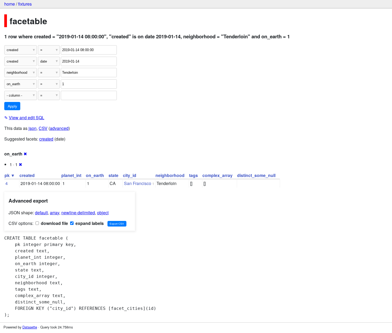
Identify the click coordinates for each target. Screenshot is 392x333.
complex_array (217, 175)
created (46, 139)
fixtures (25, 4)
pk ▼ (10, 175)
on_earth (95, 175)
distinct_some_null (256, 175)
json (33, 128)
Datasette (29, 327)
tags (193, 175)
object (103, 212)
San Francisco (137, 183)
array (54, 212)
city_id (129, 175)
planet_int (71, 175)
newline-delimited (78, 212)
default (41, 212)
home (9, 4)
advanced (59, 128)
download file (54, 223)
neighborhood (170, 175)
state (113, 175)
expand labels (89, 223)
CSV (43, 128)
